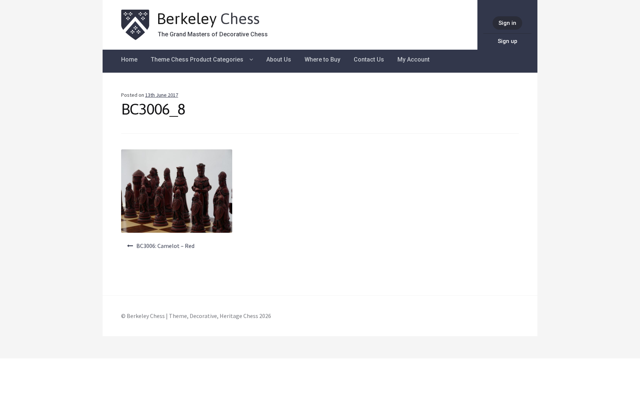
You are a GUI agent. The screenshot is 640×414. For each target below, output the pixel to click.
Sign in (507, 23)
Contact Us (369, 59)
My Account (413, 59)
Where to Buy (322, 59)
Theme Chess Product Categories (197, 59)
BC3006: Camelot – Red (165, 245)
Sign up (507, 41)
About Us (278, 59)
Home (129, 59)
